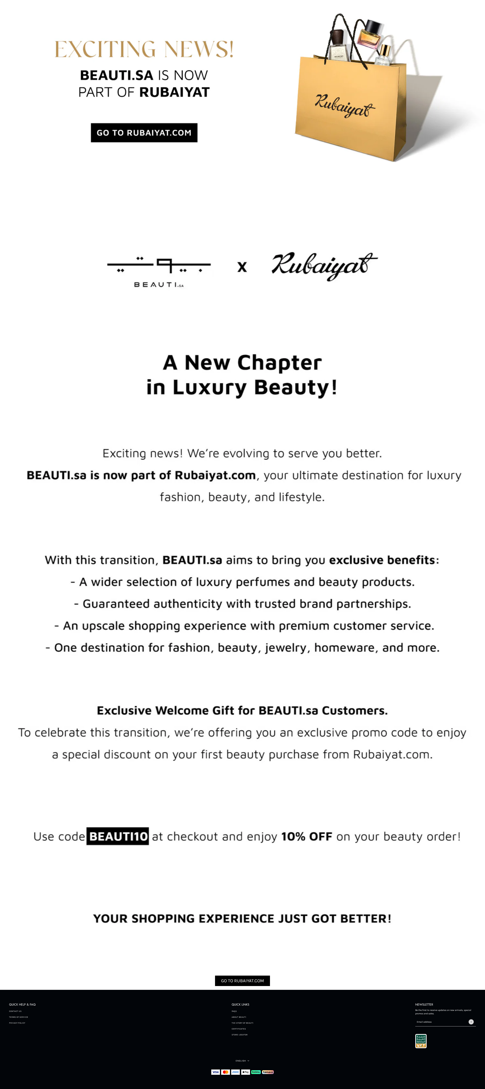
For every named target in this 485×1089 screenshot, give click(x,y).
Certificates (239, 1029)
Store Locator (240, 1035)
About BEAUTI (239, 1017)
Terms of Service (18, 1017)
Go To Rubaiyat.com (242, 980)
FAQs (234, 1011)
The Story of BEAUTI (242, 1023)
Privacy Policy (17, 1023)
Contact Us (15, 1011)
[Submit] (471, 1021)
